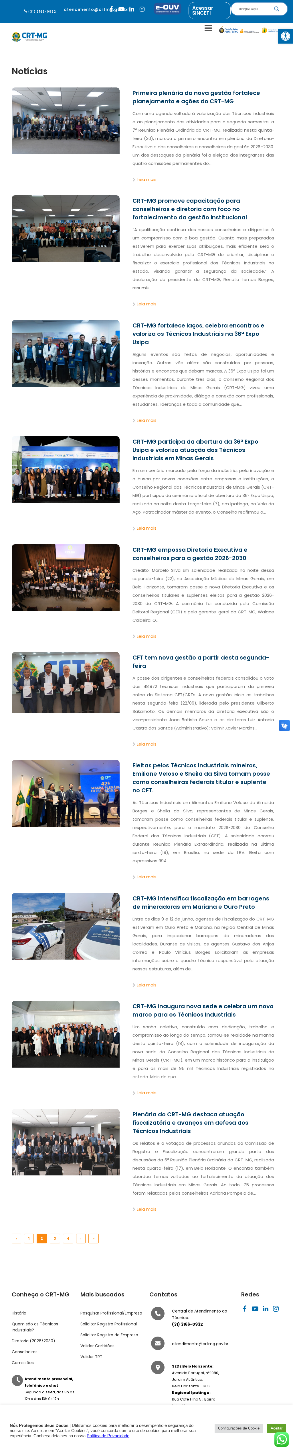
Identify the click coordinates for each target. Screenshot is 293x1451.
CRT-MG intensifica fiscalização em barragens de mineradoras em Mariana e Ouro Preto (200, 902)
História (19, 1313)
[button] (285, 36)
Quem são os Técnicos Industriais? (35, 1327)
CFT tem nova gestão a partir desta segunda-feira (200, 662)
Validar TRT (91, 1357)
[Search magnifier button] (276, 10)
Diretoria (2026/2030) (33, 1341)
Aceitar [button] (276, 1428)
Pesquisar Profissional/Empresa (111, 1313)
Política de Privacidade (108, 1436)
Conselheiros (24, 1352)
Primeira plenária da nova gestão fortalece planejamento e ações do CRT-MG (196, 97)
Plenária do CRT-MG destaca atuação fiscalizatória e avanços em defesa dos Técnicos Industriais (190, 1122)
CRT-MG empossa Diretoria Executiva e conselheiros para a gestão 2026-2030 (190, 554)
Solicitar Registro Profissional (108, 1324)
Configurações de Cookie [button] (239, 1428)
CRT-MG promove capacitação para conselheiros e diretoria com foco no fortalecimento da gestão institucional (189, 209)
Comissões (23, 1363)
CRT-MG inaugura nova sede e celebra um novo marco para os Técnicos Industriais (203, 1010)
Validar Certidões (97, 1346)
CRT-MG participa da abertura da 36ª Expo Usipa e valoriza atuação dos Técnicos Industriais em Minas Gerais (195, 450)
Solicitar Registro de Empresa (109, 1335)
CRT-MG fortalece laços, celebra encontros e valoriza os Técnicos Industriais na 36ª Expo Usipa (198, 333)
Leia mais (146, 179)
